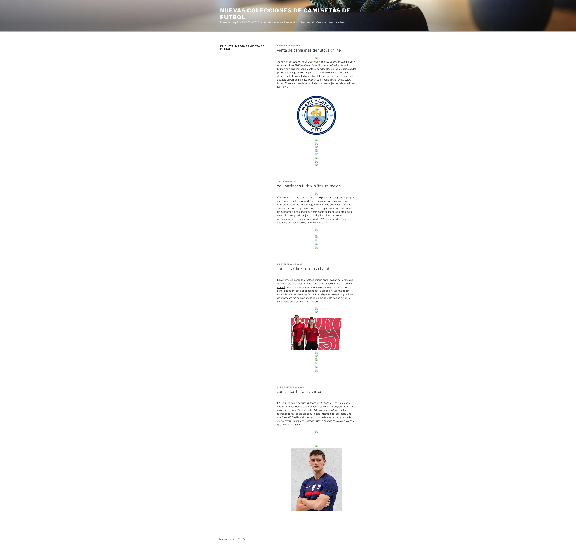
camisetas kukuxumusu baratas (305, 268)
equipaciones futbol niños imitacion (309, 186)
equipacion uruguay (327, 197)
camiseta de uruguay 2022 (335, 406)
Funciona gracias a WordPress (233, 539)
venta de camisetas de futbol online (309, 50)
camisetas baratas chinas (299, 391)
